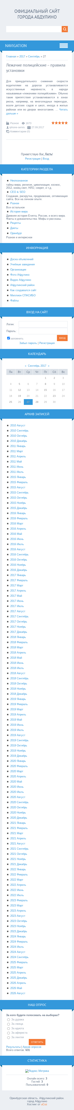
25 (10, 402)
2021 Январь (18, 822)
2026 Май (16, 988)
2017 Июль (17, 606)
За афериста (19, 1032)
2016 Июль (17, 544)
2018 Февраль (19, 642)
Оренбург (16, 233)
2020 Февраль (19, 766)
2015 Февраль (19, 482)
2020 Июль (17, 791)
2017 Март (16, 585)
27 (28, 402)
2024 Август (17, 951)
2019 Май (16, 719)
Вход (46, 158)
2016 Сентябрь (19, 554)
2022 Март (16, 879)
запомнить (16, 338)
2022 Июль (17, 895)
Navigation (16, 45)
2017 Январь (18, 575)
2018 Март (16, 647)
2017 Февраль (19, 580)
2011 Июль (17, 471)
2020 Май (16, 781)
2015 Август (17, 487)
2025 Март (16, 967)
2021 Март (16, 833)
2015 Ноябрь (18, 502)
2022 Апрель (18, 884)
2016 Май (16, 533)
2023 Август (17, 915)
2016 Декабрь (18, 570)
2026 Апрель (18, 982)
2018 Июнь (17, 662)
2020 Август (17, 797)
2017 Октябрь (18, 621)
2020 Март (16, 771)
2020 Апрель (18, 776)
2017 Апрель (18, 590)
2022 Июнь (17, 890)
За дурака (17, 1019)
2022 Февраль (19, 874)
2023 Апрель (18, 910)
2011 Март (16, 451)
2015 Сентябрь (19, 492)
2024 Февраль (19, 941)
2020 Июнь (17, 786)
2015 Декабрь (18, 508)
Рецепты (15, 222)
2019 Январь (18, 699)
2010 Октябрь (18, 435)
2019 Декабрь (18, 755)
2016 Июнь (17, 539)
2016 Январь (18, 513)
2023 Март (16, 905)
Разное (14, 123)
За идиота (17, 1028)
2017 (22, 56)
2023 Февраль (19, 900)
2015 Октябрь (18, 497)
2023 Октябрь (18, 921)
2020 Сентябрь (19, 802)
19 (19, 396)
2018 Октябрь (18, 683)
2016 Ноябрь (18, 564)
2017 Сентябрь (19, 616)
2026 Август (17, 993)
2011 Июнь (16, 466)
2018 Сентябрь (19, 678)
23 (54, 396)
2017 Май (16, 595)
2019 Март (16, 709)
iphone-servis (17, 127)
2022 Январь (18, 869)
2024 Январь (18, 936)
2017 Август (17, 611)
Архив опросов (32, 1046)
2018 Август (17, 673)
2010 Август (17, 425)
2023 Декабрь (18, 931)
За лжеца (17, 1023)
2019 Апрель (18, 714)
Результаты (13, 1046)
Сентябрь (34, 56)
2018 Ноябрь (18, 688)
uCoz (44, 1104)
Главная (11, 56)
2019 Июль (17, 730)
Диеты (14, 228)
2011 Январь (18, 446)
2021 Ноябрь (18, 859)
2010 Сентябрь (19, 430)
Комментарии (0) (20, 131)
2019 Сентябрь (19, 740)
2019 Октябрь (18, 745)
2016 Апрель (18, 528)
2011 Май (16, 461)
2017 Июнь (17, 600)
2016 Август (17, 549)
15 (45, 390)
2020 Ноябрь (18, 812)
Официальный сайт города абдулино (37, 14)
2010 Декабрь (18, 440)
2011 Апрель (18, 456)
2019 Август (17, 735)
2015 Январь (18, 477)
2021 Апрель (18, 838)
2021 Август (17, 843)
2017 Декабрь (18, 631)
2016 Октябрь (18, 559)
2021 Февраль (19, 828)
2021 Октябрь (18, 853)
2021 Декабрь (18, 864)
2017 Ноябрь (18, 626)
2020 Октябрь (18, 807)
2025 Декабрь (18, 977)
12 (19, 390)
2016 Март (16, 523)
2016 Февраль (19, 518)
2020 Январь (18, 761)
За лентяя (17, 1037)
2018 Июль (17, 668)
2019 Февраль (19, 704)
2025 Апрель (18, 972)
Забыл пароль (28, 343)
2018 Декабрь (18, 693)
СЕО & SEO (17, 191)
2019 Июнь (17, 724)
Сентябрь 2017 (37, 365)
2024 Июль (17, 946)
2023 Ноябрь (18, 926)
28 (37, 402)
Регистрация (32, 158)
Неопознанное (19, 180)
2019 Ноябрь (18, 750)
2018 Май (16, 657)
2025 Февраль (19, 962)
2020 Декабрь (18, 817)
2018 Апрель (18, 652)
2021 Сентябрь (19, 848)
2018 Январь (18, 637)
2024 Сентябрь (19, 957)
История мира (19, 211)
